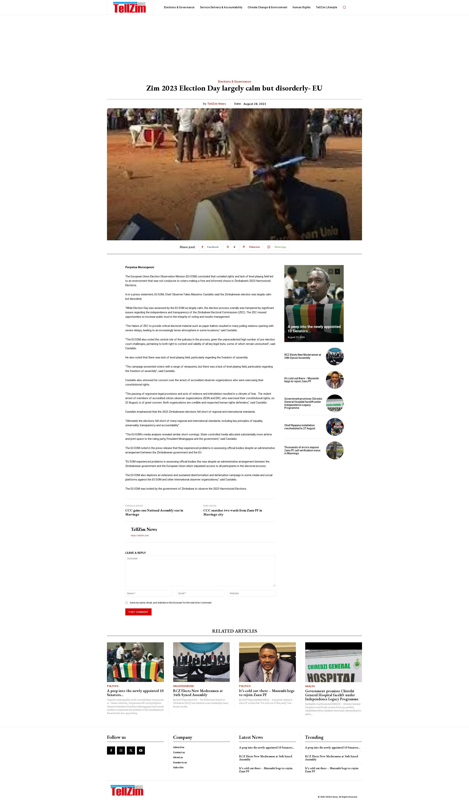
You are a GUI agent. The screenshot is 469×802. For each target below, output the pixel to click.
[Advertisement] (234, 42)
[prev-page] (330, 271)
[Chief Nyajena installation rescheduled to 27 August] (335, 427)
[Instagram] (121, 750)
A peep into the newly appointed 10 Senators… (135, 692)
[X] (131, 750)
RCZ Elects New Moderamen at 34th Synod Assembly (302, 356)
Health (310, 686)
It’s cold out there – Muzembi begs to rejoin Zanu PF (301, 380)
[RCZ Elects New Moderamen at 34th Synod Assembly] (335, 356)
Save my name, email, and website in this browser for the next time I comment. (171, 602)
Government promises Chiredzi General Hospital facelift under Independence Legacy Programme (303, 403)
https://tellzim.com (140, 535)
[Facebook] (111, 750)
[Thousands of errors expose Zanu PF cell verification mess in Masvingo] (335, 450)
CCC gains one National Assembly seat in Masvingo (154, 512)
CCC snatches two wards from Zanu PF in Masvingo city (232, 512)
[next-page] (337, 271)
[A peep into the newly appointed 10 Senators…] (314, 303)
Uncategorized (183, 686)
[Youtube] (141, 750)
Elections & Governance (234, 81)
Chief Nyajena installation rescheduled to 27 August (299, 427)
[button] (344, 7)
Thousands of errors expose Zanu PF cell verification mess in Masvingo (302, 450)
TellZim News (216, 103)
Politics (112, 686)
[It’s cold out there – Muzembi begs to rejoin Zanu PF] (335, 380)
